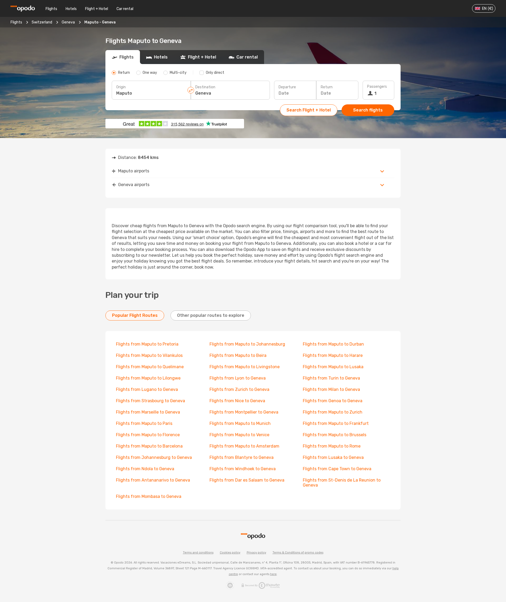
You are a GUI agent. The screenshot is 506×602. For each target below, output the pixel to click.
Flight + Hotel (96, 9)
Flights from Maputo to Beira (238, 355)
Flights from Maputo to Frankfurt (336, 423)
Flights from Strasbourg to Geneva (150, 400)
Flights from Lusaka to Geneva (333, 457)
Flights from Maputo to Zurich (332, 412)
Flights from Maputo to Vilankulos (149, 355)
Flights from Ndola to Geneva (145, 468)
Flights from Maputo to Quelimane (150, 366)
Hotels (71, 9)
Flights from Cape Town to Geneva (337, 468)
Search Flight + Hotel (308, 110)
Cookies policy (230, 552)
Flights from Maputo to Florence (148, 434)
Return (327, 87)
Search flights (368, 110)
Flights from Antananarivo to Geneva (153, 480)
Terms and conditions (198, 552)
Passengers (377, 86)
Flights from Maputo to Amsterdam (244, 446)
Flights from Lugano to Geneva (147, 389)
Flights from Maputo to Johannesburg (247, 344)
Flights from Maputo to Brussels (334, 434)
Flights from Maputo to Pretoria (147, 344)
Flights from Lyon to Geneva (238, 378)
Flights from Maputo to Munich (240, 423)
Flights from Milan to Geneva (331, 389)
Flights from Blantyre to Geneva (242, 457)
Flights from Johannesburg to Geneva (154, 457)
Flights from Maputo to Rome (332, 446)
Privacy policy (256, 552)
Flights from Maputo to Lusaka (333, 366)
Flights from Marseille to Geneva (148, 412)
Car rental (124, 9)
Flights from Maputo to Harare (333, 355)
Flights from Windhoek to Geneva (243, 468)
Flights (51, 9)
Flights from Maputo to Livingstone (245, 366)
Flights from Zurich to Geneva (239, 389)
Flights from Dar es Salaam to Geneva (247, 480)
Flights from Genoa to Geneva (332, 400)
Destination (205, 87)
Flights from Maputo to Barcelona (149, 446)
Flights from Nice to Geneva (237, 400)
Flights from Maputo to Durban (333, 344)
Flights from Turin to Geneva (331, 378)
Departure (287, 87)
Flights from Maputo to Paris (144, 423)
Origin (121, 87)
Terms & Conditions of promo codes (298, 552)
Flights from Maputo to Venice (239, 434)
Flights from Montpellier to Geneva (244, 412)
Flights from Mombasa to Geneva (148, 496)
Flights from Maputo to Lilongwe (148, 378)
